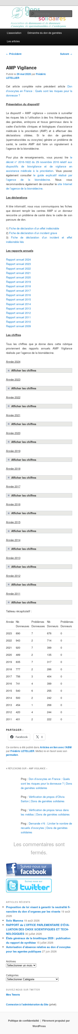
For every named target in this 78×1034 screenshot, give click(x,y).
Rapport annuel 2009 (18, 326)
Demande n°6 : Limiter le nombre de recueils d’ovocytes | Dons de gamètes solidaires (46, 827)
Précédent (13, 54)
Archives (11, 961)
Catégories (12, 975)
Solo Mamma (14, 920)
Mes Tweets (13, 994)
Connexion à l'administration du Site (27, 1004)
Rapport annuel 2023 (18, 264)
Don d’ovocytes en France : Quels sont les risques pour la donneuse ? (39, 90)
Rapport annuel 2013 (18, 308)
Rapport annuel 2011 (18, 317)
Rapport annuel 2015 (18, 299)
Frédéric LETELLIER (22, 751)
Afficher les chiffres (23, 370)
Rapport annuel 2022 (18, 268)
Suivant (66, 54)
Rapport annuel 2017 (18, 290)
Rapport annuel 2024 (18, 259)
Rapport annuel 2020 (18, 277)
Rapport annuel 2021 (18, 273)
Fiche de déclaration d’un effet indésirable (34, 228)
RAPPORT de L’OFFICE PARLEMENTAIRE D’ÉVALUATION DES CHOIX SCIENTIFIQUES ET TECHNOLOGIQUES (37, 929)
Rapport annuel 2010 (18, 322)
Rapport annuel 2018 (18, 286)
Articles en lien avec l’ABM (56, 747)
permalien (12, 755)
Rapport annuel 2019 (18, 282)
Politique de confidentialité (23, 1020)
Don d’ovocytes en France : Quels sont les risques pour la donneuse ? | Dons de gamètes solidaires (46, 783)
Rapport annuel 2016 (18, 295)
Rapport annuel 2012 (18, 313)
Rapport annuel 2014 (18, 304)
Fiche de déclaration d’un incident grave (33, 233)
